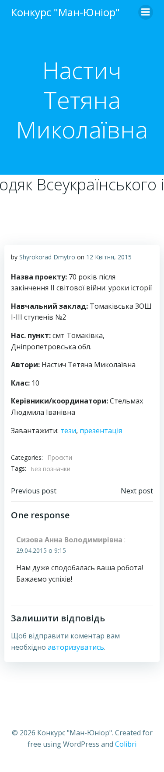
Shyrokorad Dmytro (47, 257)
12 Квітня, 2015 (109, 257)
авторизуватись (76, 647)
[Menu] (145, 12)
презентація (101, 430)
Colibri (125, 744)
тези (68, 430)
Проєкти (59, 457)
